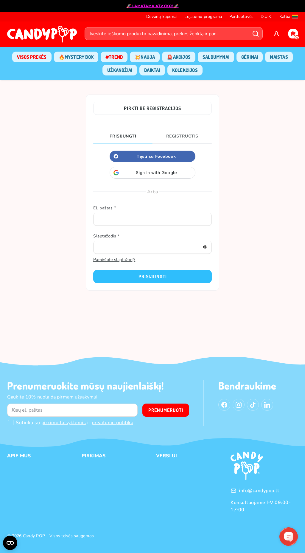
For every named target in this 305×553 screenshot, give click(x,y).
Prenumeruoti (165, 410)
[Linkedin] (267, 405)
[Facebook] (224, 405)
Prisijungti (123, 136)
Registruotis (182, 136)
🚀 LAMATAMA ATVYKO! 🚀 (153, 6)
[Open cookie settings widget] (10, 543)
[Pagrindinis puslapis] (43, 36)
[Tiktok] (253, 405)
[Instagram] (239, 405)
